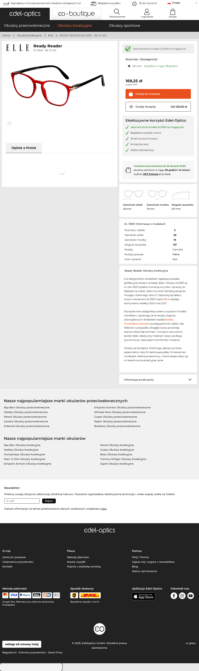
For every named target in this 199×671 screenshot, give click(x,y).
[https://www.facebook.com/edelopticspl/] (174, 596)
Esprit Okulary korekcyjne (117, 463)
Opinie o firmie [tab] (23, 148)
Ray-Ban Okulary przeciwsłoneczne (27, 407)
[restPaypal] (25, 595)
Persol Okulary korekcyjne (117, 445)
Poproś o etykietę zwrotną (84, 566)
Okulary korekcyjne (29, 35)
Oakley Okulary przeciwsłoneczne (26, 412)
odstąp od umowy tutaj (21, 644)
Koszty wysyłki (76, 561)
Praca (71, 551)
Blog (135, 566)
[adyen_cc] (5, 595)
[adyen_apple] (56, 595)
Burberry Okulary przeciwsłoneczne (117, 426)
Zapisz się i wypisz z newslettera (153, 561)
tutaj (103, 508)
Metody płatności (78, 557)
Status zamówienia (144, 571)
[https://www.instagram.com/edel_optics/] (182, 596)
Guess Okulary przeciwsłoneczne (115, 416)
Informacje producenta (139, 379)
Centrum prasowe (14, 557)
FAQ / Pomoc (140, 557)
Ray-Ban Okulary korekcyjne (22, 445)
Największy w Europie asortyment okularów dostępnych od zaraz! (46, 4)
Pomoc (137, 551)
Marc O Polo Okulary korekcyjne (24, 459)
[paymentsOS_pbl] (47, 595)
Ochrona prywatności (32, 652)
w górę (191, 643)
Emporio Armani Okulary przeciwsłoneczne (122, 407)
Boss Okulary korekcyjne (116, 454)
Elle (50, 35)
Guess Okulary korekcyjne (117, 449)
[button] (25, 14)
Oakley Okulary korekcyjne (21, 449)
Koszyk (173, 16)
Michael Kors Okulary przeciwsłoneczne (120, 412)
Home (6, 35)
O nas (6, 551)
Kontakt (7, 566)
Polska (176, 2)
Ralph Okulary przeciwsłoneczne (115, 421)
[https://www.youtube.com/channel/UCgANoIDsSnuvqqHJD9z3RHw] (190, 596)
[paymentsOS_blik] (36, 595)
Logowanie (147, 16)
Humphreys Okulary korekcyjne (24, 454)
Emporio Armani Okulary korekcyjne (27, 463)
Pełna (176, 254)
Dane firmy (55, 652)
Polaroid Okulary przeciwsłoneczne (26, 426)
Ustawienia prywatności (17, 561)
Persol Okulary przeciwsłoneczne (25, 416)
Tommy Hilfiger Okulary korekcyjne (123, 459)
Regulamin (9, 652)
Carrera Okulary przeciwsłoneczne (26, 421)
